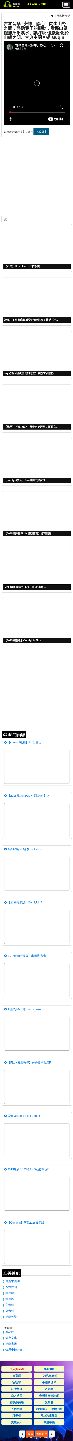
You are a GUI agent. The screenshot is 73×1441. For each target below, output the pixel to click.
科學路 (9, 1299)
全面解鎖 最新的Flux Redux (25, 849)
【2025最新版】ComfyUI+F (24, 902)
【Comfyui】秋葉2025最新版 (25, 1222)
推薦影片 (41, 1434)
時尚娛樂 (11, 1316)
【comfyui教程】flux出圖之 (24, 742)
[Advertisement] (36, 175)
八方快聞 (11, 1287)
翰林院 (9, 1331)
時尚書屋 (11, 1343)
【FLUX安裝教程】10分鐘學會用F (29, 1062)
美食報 (9, 1304)
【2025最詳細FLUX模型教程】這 (28, 795)
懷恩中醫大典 (14, 1349)
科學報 (9, 1293)
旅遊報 (9, 1310)
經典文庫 (11, 1337)
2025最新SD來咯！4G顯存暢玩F (28, 1169)
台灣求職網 (12, 1281)
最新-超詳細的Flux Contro (23, 1115)
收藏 (30, 1434)
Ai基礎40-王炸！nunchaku (24, 1009)
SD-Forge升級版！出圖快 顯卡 (26, 955)
